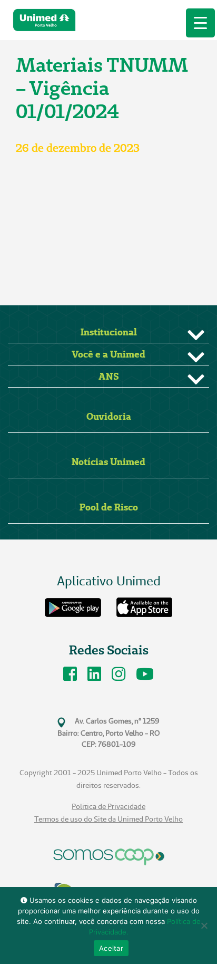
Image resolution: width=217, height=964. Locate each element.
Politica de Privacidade (108, 806)
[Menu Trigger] (200, 22)
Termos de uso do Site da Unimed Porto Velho (108, 819)
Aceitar (111, 948)
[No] (204, 925)
